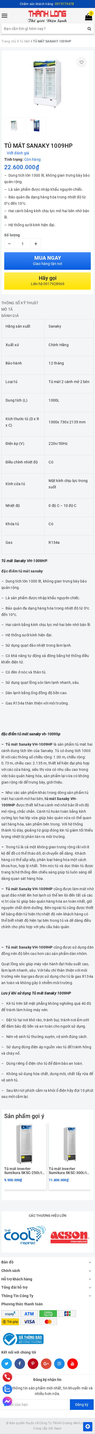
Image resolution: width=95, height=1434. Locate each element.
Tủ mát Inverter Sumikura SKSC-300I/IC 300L (69, 1171)
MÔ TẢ (7, 309)
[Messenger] (7, 1401)
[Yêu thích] (81, 62)
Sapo (58, 1428)
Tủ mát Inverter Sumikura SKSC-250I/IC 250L (24, 1171)
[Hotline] (7, 1377)
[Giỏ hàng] (87, 18)
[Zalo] (7, 1389)
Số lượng (12, 235)
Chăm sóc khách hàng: (47, 4)
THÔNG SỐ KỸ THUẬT (19, 303)
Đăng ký (81, 1404)
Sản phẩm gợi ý (24, 1116)
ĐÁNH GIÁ (10, 316)
